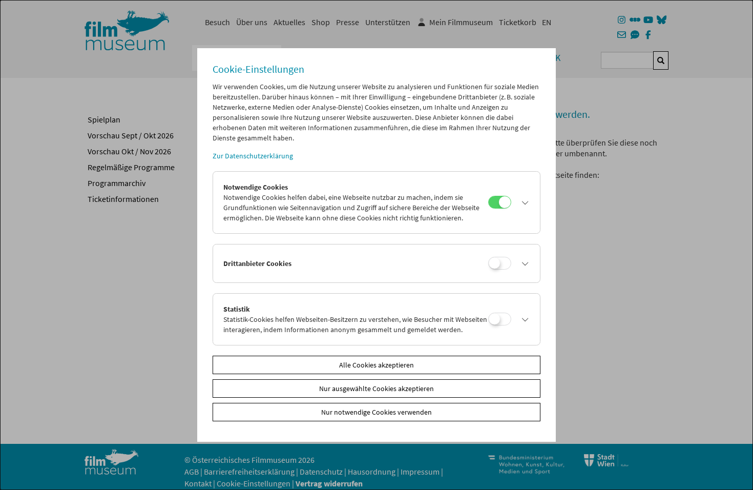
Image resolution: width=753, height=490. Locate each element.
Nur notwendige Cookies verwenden (376, 412)
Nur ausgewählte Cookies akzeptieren (376, 388)
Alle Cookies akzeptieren (376, 365)
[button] (523, 202)
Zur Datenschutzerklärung (253, 155)
